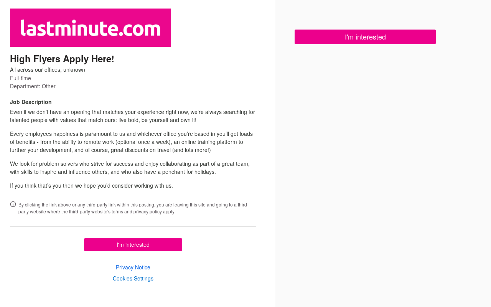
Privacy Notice (133, 267)
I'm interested (133, 244)
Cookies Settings (133, 278)
